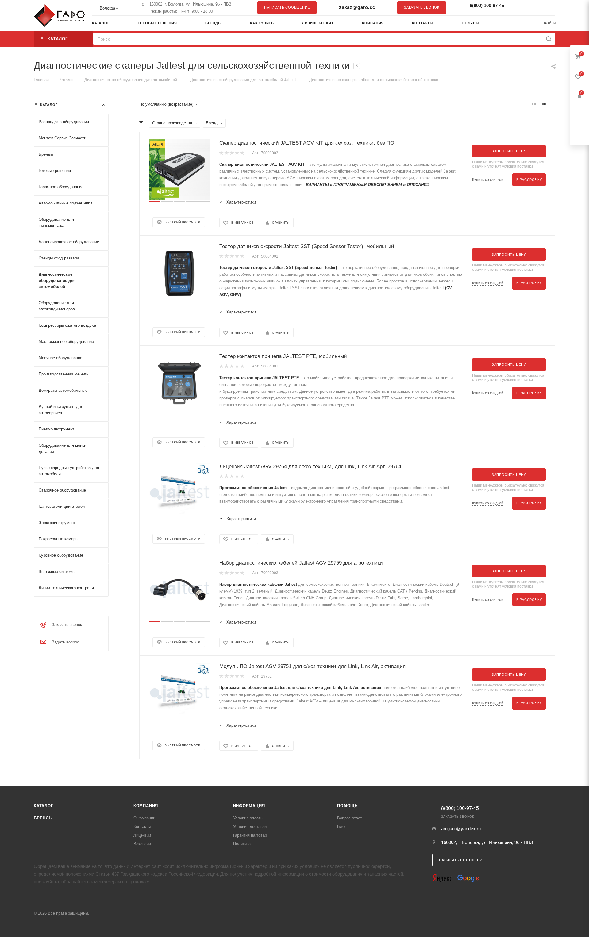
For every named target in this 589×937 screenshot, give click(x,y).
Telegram (535, 7)
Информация (249, 805)
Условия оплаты (248, 818)
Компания (145, 805)
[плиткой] (534, 104)
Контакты (142, 826)
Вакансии (142, 844)
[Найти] (548, 39)
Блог (341, 826)
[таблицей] (553, 104)
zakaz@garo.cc (357, 7)
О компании (144, 818)
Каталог (43, 805)
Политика (242, 844)
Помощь (347, 805)
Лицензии (142, 835)
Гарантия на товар (250, 835)
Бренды (43, 818)
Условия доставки (250, 826)
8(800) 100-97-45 (487, 5)
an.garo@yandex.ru (461, 828)
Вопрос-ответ (349, 818)
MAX (547, 7)
